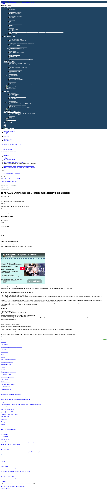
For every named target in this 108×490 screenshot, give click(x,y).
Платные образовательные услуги (9, 407)
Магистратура (4, 421)
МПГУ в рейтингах (5, 382)
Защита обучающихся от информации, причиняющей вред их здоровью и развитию (22, 441)
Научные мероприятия (6, 463)
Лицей (5, 133)
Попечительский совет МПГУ (8, 359)
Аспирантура (4, 402)
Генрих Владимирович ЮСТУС (9, 181)
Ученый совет (4, 352)
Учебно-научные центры (7, 426)
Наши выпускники (5, 439)
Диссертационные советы (7, 476)
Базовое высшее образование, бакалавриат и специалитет (15, 397)
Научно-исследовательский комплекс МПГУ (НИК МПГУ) (15, 471)
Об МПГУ (6, 155)
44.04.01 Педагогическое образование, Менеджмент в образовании (20, 167)
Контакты (6, 141)
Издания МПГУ (5, 481)
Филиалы (6, 158)
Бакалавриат (4, 419)
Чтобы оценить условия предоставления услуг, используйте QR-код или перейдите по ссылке (24, 451)
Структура (6, 156)
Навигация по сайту (7, 5)
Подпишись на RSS (7, 1)
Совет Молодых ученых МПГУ (8, 478)
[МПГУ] (3, 3)
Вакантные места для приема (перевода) (11, 444)
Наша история (4, 344)
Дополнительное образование (8, 429)
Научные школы (5, 473)
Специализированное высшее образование (14, 162)
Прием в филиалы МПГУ (7, 412)
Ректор (2, 354)
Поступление (7, 160)
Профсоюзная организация (7, 377)
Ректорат (3, 357)
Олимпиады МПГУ (5, 466)
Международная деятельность (8, 372)
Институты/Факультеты (9, 131)
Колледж (6, 132)
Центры (3, 367)
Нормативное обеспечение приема (9, 392)
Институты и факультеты (7, 362)
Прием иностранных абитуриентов (9, 414)
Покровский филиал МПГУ (10, 159)
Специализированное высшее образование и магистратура (15, 399)
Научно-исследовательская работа (9, 468)
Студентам (6, 136)
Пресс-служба (4, 379)
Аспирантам (7, 137)
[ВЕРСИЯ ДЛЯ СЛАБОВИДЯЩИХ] (8, 123)
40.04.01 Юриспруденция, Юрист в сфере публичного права (19, 166)
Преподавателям (8, 139)
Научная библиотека (6, 374)
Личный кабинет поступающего (10, 2)
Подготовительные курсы (7, 409)
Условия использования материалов (16, 486)
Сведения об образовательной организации (11, 347)
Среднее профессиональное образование (11, 394)
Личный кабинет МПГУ (28, 2)
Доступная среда (5, 449)
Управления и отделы (6, 364)
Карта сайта (4, 486)
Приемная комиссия (6, 389)
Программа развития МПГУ (8, 384)
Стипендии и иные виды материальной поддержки (13, 446)
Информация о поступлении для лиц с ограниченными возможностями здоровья (21, 404)
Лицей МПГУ (4, 436)
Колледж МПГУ (5, 434)
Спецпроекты (7, 140)
